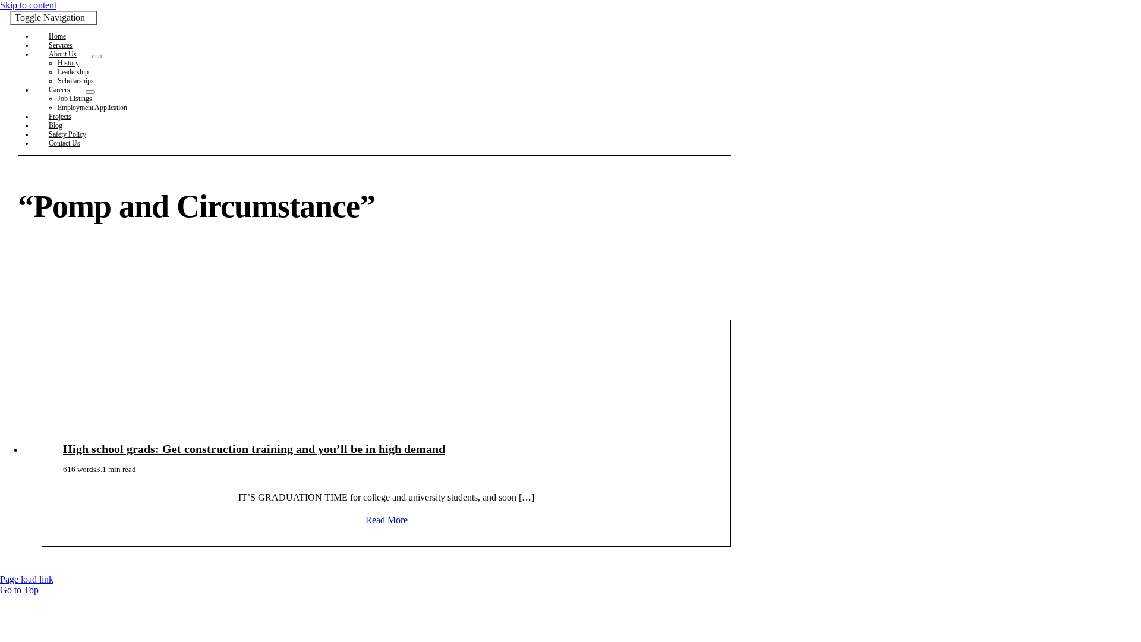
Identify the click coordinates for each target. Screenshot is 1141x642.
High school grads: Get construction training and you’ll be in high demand (254, 448)
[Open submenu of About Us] (97, 56)
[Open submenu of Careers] (90, 92)
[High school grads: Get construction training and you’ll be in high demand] (386, 385)
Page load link (26, 579)
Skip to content (28, 5)
